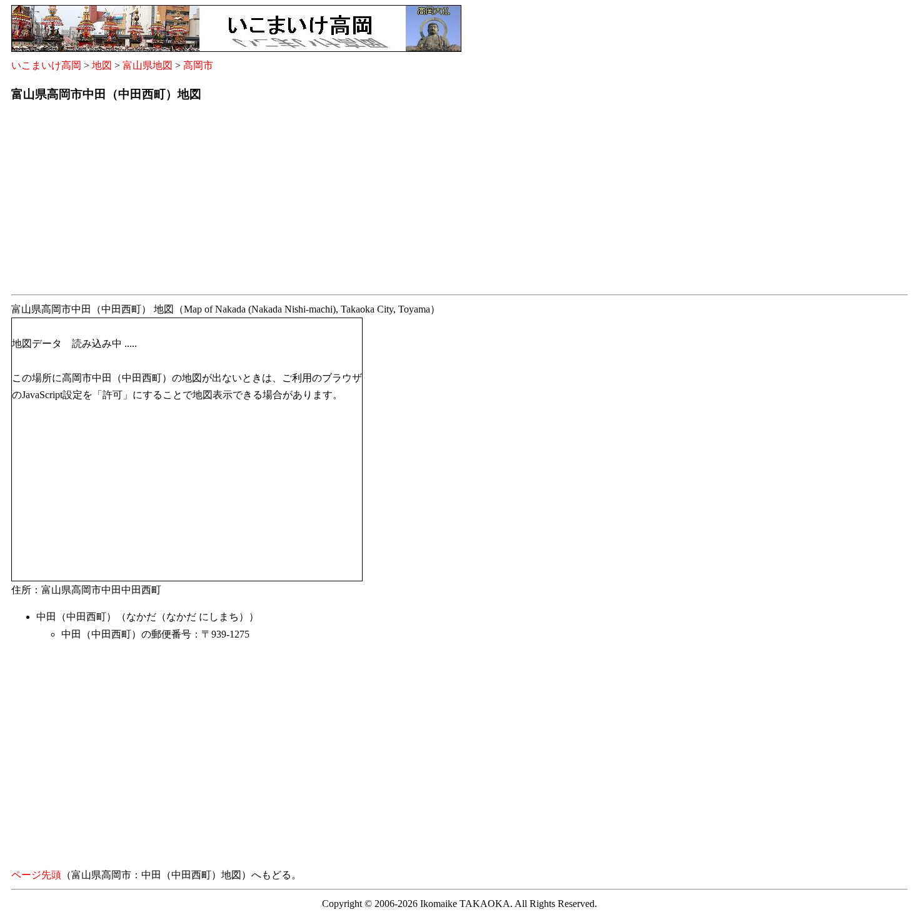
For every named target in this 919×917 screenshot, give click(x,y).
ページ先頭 (36, 874)
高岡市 (198, 65)
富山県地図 (148, 65)
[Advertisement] (386, 201)
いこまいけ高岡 (46, 65)
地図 (102, 65)
